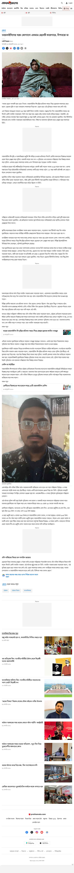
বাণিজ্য (26, 8)
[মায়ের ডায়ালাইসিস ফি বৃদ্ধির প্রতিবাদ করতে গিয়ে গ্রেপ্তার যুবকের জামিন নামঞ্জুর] (67, 332)
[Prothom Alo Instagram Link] (37, 832)
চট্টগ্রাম (6, 591)
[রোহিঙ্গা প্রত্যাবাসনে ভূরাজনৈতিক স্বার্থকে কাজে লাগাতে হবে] (58, 795)
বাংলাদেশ (10, 8)
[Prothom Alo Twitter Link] (32, 832)
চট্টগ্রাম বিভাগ (16, 591)
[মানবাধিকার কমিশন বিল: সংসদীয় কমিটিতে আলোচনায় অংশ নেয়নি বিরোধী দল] (58, 688)
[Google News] (47, 833)
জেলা (4, 30)
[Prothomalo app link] (30, 843)
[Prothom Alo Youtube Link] (42, 832)
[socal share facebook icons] (4, 49)
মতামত (32, 8)
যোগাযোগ (49, 851)
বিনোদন (42, 8)
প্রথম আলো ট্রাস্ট (37, 819)
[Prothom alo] (10, 3)
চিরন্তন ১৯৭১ (52, 819)
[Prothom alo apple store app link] (44, 843)
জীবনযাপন (54, 8)
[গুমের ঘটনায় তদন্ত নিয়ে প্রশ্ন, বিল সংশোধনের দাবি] (58, 773)
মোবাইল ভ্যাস (36, 822)
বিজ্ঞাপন (24, 851)
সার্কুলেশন (31, 851)
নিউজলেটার (58, 851)
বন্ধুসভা (45, 819)
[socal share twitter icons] (7, 49)
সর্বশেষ (4, 8)
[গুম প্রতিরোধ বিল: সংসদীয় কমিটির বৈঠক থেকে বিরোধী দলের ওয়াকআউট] (58, 667)
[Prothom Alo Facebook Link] (27, 832)
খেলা (36, 8)
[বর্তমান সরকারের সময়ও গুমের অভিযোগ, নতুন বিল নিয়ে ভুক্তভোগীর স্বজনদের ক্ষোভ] (58, 752)
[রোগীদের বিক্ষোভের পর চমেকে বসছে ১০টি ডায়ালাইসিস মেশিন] (67, 387)
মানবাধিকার (27, 591)
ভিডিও (60, 8)
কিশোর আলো (20, 819)
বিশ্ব (22, 8)
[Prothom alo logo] (37, 815)
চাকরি (47, 8)
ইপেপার (59, 819)
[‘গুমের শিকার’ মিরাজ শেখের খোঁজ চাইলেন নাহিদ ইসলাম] (58, 709)
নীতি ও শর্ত (40, 851)
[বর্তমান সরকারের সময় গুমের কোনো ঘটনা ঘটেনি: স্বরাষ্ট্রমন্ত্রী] (58, 731)
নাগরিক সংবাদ (10, 819)
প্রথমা (64, 819)
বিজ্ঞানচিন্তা (28, 819)
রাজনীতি (16, 8)
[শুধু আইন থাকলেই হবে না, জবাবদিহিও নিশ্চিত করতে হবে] (58, 645)
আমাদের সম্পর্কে (14, 851)
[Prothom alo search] (62, 3)
